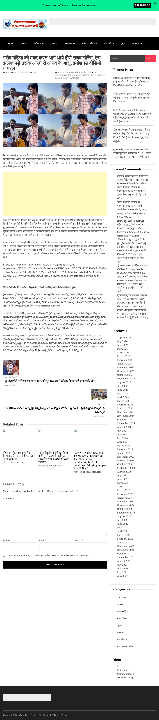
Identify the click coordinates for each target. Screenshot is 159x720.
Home (10, 43)
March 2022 (123, 535)
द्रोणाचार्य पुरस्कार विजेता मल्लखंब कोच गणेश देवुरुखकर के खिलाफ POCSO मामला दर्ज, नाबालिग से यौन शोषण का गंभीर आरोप (132, 153)
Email (42, 540)
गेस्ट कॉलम (109, 43)
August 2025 (124, 382)
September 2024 (126, 423)
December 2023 (125, 457)
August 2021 (124, 561)
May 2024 (122, 438)
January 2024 (124, 453)
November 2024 (125, 416)
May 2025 (122, 393)
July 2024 (122, 430)
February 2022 (125, 538)
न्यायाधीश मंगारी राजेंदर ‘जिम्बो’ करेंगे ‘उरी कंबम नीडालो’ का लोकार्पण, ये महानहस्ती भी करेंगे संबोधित (53, 458)
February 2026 (125, 360)
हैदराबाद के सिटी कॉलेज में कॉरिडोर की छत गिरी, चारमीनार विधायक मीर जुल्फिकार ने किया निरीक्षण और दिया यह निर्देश (131, 82)
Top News (69, 72)
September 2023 (126, 468)
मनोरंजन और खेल (89, 43)
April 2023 (123, 486)
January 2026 (124, 363)
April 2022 (123, 531)
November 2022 (125, 505)
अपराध (54, 43)
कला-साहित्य (69, 43)
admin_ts (36, 72)
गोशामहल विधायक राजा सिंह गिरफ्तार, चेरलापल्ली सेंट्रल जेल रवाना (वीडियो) (19, 456)
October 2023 (124, 464)
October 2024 (124, 419)
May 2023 (122, 483)
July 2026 (122, 341)
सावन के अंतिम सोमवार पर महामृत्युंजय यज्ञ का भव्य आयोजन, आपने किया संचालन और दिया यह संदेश (131, 98)
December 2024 (125, 412)
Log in (120, 666)
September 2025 (126, 378)
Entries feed (123, 670)
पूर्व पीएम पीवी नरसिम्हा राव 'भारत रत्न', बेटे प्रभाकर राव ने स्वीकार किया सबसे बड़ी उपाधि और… (51, 381)
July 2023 (122, 475)
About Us (137, 43)
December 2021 (125, 546)
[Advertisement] (55, 194)
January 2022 (124, 542)
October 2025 (124, 375)
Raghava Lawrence (70, 78)
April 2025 (123, 397)
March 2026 (123, 356)
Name (7, 540)
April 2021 (123, 576)
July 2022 (122, 520)
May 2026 (122, 349)
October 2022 (124, 509)
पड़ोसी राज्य (39, 43)
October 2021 (124, 553)
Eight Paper (44, 715)
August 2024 (124, 427)
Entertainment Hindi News (68, 75)
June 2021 (122, 568)
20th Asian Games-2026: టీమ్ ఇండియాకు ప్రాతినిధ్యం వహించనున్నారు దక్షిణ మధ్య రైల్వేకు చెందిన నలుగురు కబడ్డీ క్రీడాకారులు (132, 221)
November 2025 (125, 371)
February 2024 (125, 449)
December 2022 (125, 501)
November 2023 (125, 460)
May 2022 (122, 527)
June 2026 (122, 345)
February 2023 (125, 494)
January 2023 (124, 498)
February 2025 (125, 404)
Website (78, 540)
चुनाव (123, 43)
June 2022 (122, 524)
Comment (9, 498)
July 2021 (122, 565)
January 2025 (124, 408)
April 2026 (123, 352)
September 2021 (126, 557)
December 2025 (125, 367)
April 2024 (123, 442)
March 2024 (123, 445)
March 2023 (123, 490)
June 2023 (122, 479)
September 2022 (126, 512)
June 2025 (122, 390)
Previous (11, 377)
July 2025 (122, 386)
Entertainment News (92, 75)
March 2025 (123, 401)
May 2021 (122, 572)
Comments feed (125, 674)
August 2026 (124, 337)
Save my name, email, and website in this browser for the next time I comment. (49, 555)
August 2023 (124, 471)
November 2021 (125, 550)
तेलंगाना (23, 43)
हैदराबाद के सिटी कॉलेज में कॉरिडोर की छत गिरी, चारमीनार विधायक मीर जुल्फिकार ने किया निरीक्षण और (132, 180)
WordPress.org (125, 677)
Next (101, 404)
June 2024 (122, 434)
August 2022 (124, 516)
